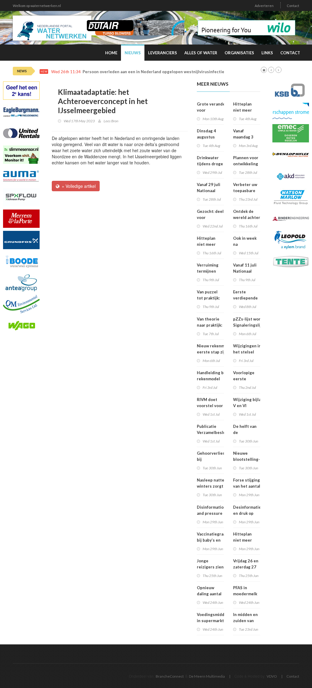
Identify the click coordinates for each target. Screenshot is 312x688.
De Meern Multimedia (207, 676)
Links (267, 52)
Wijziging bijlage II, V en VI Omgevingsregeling (252, 405)
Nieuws (133, 52)
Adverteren (264, 6)
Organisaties (239, 52)
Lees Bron (111, 121)
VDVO (272, 676)
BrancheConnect (170, 676)
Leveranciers (162, 52)
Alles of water (200, 52)
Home (111, 52)
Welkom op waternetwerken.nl (37, 6)
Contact (293, 6)
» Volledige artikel (77, 186)
